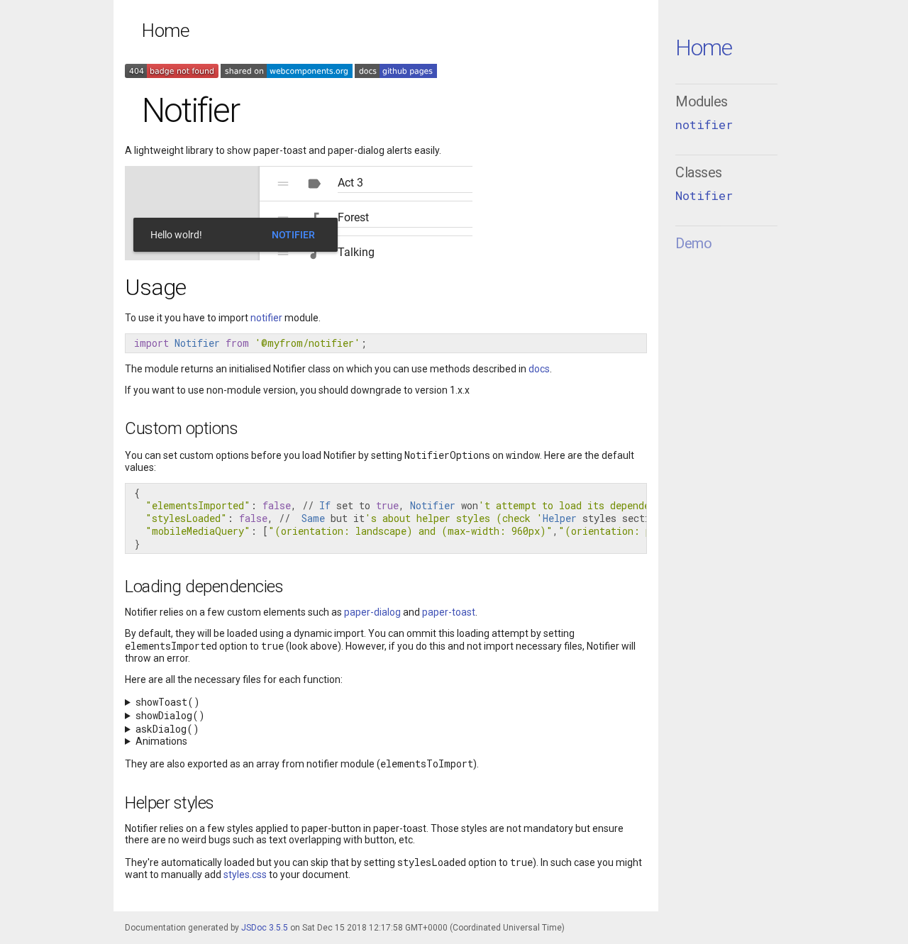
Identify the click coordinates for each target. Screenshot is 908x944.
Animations (161, 741)
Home (703, 47)
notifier (704, 124)
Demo (693, 243)
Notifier (704, 195)
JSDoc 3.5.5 (264, 928)
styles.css (245, 874)
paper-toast (448, 612)
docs (539, 368)
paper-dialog (372, 612)
